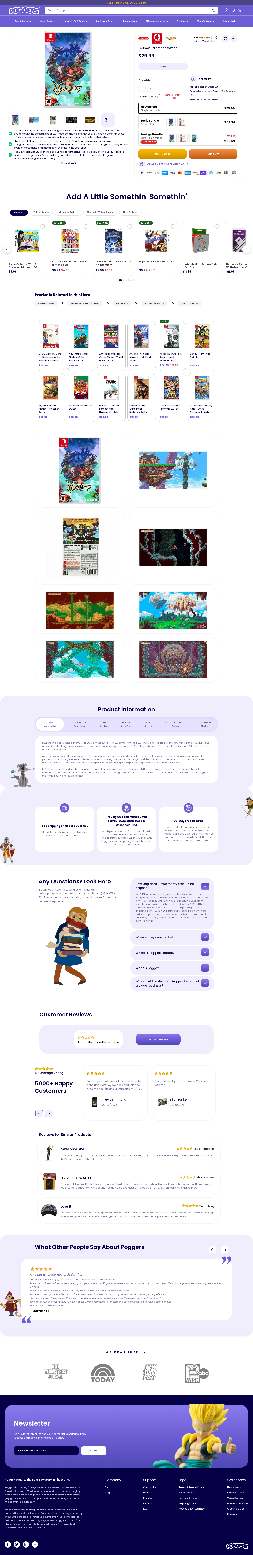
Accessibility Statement (192, 1508)
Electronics (129, 21)
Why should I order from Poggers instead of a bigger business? (167, 983)
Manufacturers (205, 21)
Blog (107, 1492)
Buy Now (213, 153)
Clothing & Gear (104, 21)
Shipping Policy (187, 1503)
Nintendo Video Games (100, 212)
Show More (67, 163)
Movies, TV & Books (75, 21)
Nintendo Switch (68, 212)
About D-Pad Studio (204, 724)
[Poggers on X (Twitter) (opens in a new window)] (17, 1544)
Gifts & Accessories (156, 21)
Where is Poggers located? (155, 953)
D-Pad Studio (41, 212)
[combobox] (127, 10)
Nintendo (19, 212)
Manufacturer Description (80, 724)
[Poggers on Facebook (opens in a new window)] (8, 1544)
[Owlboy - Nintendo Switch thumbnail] (15, 120)
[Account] (227, 10)
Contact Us (149, 1487)
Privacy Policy (186, 1492)
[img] (59, 1069)
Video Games (47, 21)
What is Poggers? (148, 968)
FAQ (145, 1508)
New (163, 66)
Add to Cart (52, 357)
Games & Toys (235, 1492)
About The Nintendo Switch (175, 724)
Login (146, 1492)
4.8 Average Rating (49, 1073)
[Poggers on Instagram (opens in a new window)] (35, 1544)
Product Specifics (126, 724)
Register (147, 1498)
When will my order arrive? (155, 937)
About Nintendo (148, 724)
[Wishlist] (233, 10)
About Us (110, 1487)
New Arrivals (229, 21)
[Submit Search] (213, 10)
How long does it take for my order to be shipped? (165, 886)
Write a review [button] (158, 1039)
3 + (108, 120)
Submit (94, 1450)
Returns (147, 1503)
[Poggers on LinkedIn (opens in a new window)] (26, 1544)
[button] (39, 1108)
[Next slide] (246, 249)
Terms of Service (188, 1498)
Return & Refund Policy (191, 1487)
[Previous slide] (6, 249)
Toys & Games (22, 21)
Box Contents (105, 724)
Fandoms (182, 21)
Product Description (49, 724)
